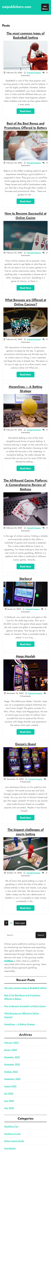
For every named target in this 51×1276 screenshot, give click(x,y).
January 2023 (10, 1049)
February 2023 (11, 1042)
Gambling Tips (11, 1126)
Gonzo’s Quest (25, 744)
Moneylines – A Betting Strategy (25, 388)
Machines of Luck (12, 1133)
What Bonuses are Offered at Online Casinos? (25, 302)
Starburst (25, 578)
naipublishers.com (16, 6)
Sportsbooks (10, 1148)
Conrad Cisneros (34, 72)
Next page (20, 922)
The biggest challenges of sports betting (26, 831)
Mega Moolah (25, 656)
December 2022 (12, 1057)
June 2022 (9, 1100)
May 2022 (9, 1108)
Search (41, 935)
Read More (27, 111)
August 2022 (10, 1086)
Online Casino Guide (14, 1141)
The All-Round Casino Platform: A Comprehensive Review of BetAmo (26, 484)
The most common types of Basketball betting (25, 35)
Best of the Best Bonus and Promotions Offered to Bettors (25, 125)
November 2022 (12, 1064)
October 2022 (11, 1071)
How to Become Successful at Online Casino (25, 215)
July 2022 (8, 1093)
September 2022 (12, 1079)
